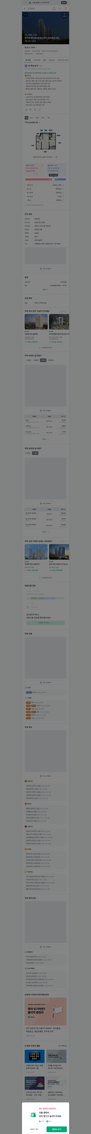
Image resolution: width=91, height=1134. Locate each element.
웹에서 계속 (34, 1129)
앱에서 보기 (56, 1129)
